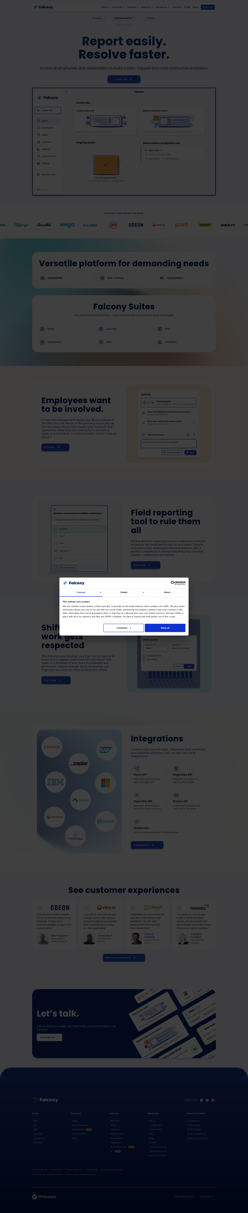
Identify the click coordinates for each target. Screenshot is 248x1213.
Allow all (165, 628)
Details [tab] (124, 592)
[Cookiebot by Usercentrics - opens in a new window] (172, 583)
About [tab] (167, 592)
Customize (122, 628)
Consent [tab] (81, 592)
